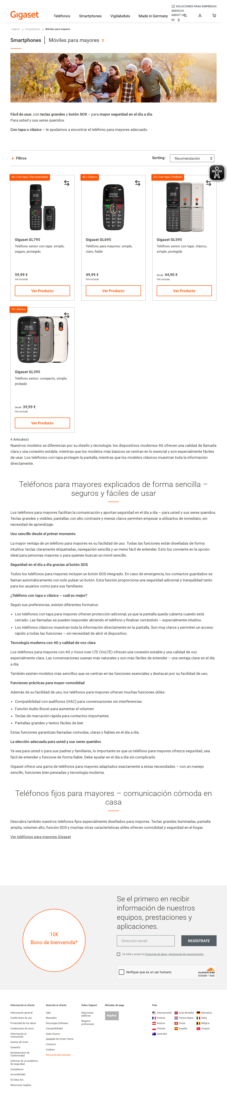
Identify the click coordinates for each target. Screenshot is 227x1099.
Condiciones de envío (22, 1028)
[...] (214, 16)
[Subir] (221, 1082)
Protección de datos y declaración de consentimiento (174, 954)
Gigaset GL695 (98, 239)
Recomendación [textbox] (187, 158)
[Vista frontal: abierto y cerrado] (42, 207)
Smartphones (32, 29)
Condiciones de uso (21, 1017)
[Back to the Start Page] (24, 15)
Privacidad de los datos (23, 1023)
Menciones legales (20, 1085)
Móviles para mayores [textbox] (74, 40)
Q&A (48, 1012)
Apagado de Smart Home (60, 1039)
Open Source (53, 1033)
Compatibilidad (54, 1028)
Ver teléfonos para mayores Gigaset (40, 837)
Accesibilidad (17, 1074)
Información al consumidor (18, 1035)
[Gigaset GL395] (42, 339)
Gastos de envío (19, 1042)
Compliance (16, 1069)
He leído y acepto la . (163, 954)
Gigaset (16, 29)
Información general (21, 1012)
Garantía (15, 1047)
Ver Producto (42, 291)
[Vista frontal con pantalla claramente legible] (113, 207)
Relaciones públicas (87, 1014)
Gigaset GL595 (169, 239)
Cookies (50, 1049)
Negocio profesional (87, 1023)
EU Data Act (16, 1079)
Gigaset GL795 (27, 239)
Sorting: (159, 158)
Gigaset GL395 (27, 372)
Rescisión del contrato (58, 1055)
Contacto (51, 1044)
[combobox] (76, 40)
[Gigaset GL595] (184, 207)
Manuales (51, 1017)
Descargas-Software (57, 1023)
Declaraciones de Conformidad (19, 1054)
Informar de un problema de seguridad (24, 1063)
